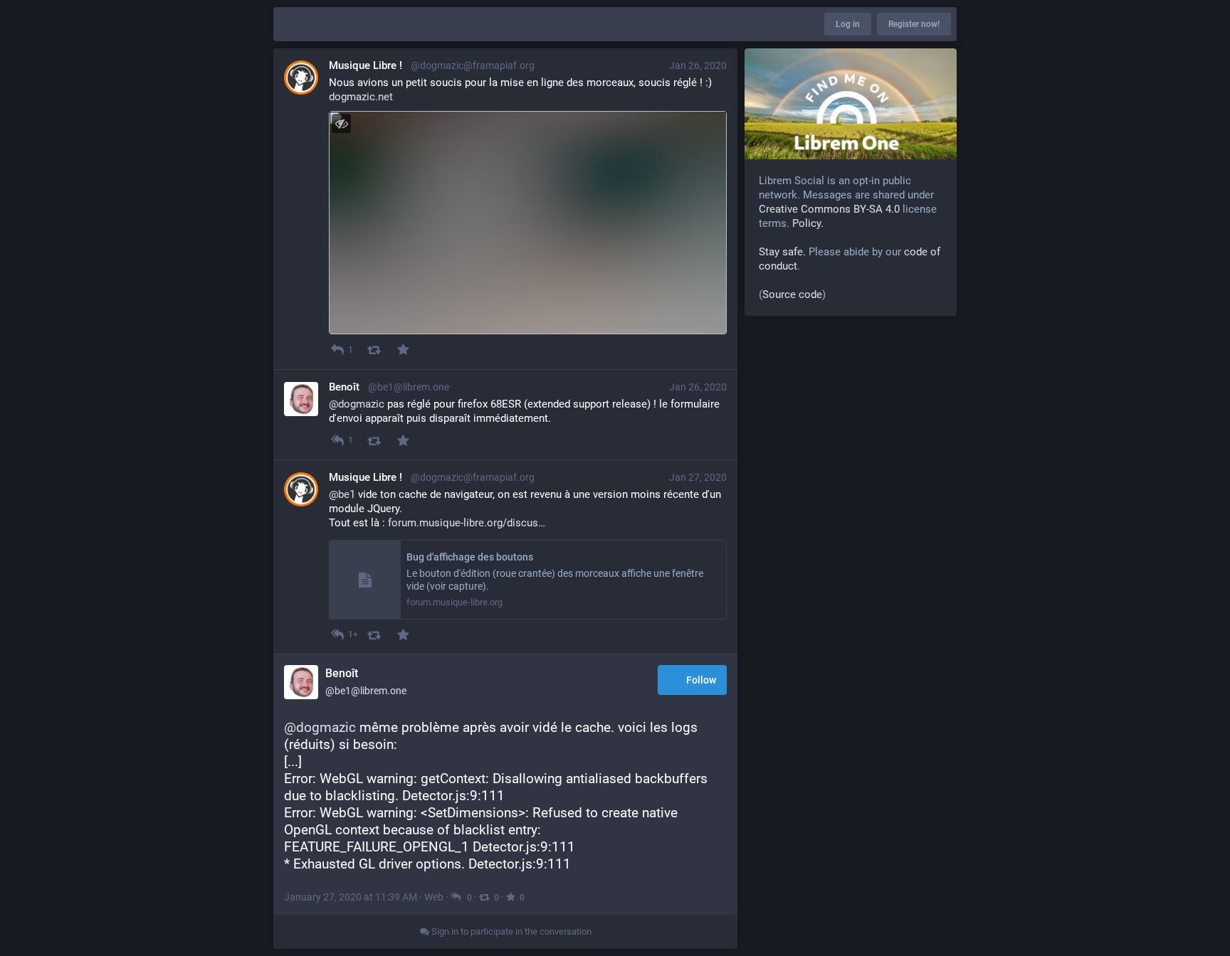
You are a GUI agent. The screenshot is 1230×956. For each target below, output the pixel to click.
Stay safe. (782, 251)
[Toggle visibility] (341, 123)
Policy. (808, 223)
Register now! (914, 24)
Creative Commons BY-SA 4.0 (829, 209)
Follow (701, 680)
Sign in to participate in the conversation (510, 931)
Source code (792, 294)
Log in (848, 24)
